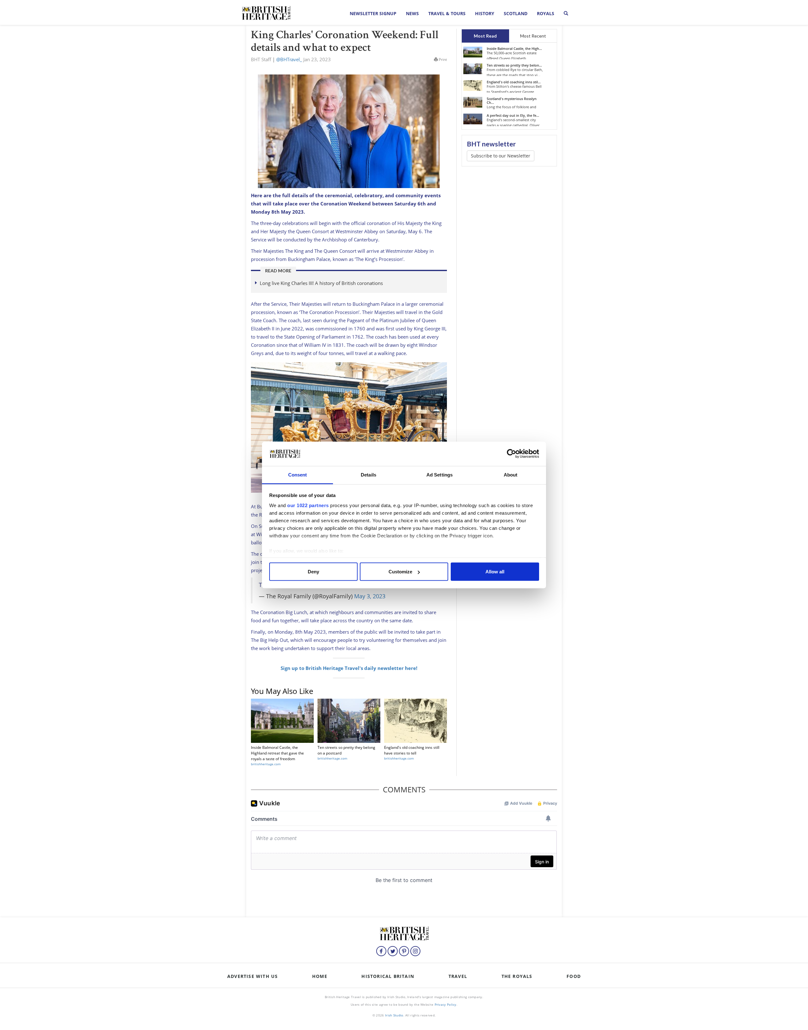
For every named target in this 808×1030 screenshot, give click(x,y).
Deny (313, 571)
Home (319, 976)
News (412, 13)
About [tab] (511, 474)
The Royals (517, 976)
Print (442, 59)
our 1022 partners (308, 505)
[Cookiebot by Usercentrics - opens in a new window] (511, 454)
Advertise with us (252, 976)
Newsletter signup (373, 13)
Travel (458, 976)
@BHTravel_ (289, 59)
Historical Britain (387, 976)
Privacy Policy (445, 1004)
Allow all (494, 571)
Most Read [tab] (485, 35)
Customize (400, 571)
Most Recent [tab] (533, 35)
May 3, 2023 (369, 596)
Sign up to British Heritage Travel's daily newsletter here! (349, 668)
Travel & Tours (447, 13)
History (484, 13)
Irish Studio (394, 1015)
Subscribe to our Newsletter (500, 156)
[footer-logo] (404, 933)
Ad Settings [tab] (439, 474)
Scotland (515, 13)
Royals (545, 13)
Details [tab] (368, 474)
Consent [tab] (297, 474)
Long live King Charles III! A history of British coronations (321, 283)
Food (574, 976)
